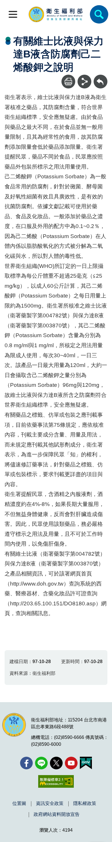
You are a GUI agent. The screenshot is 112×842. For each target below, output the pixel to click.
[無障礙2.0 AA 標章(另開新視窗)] (56, 781)
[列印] (68, 81)
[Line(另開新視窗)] (41, 763)
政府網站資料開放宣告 (57, 814)
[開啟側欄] (13, 14)
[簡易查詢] (99, 14)
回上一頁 (100, 77)
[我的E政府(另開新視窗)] (86, 763)
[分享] (84, 81)
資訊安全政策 (49, 803)
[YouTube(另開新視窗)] (71, 763)
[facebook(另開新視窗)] (26, 763)
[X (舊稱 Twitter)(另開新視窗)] (56, 763)
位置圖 (19, 803)
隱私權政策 (84, 803)
